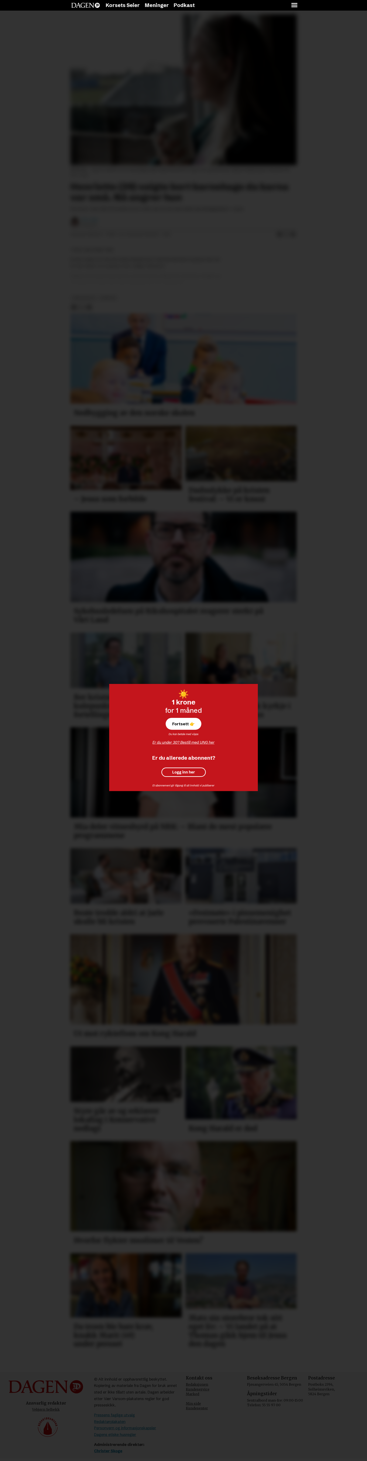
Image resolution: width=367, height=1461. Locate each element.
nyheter (108, 298)
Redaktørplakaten (110, 1421)
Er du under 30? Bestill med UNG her (183, 742)
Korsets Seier (123, 5)
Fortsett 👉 (183, 723)
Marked (192, 1394)
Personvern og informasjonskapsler (125, 1428)
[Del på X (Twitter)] (286, 234)
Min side (193, 1403)
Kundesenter (197, 1408)
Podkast (184, 5)
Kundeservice (197, 1389)
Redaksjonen (197, 1384)
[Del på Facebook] (279, 234)
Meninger (157, 5)
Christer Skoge (108, 1450)
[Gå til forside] (85, 5)
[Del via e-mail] (293, 234)
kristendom (84, 298)
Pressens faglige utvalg (114, 1415)
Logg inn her (183, 772)
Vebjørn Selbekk (46, 1409)
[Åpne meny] (294, 5)
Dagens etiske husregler (115, 1434)
